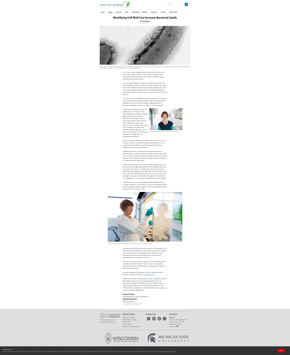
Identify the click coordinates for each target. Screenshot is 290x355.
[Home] (115, 2)
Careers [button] (163, 12)
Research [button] (119, 12)
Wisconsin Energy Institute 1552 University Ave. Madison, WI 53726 (177, 322)
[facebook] (148, 318)
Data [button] (127, 12)
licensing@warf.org (149, 275)
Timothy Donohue (128, 301)
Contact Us (172, 326)
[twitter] (154, 318)
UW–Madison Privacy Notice (166, 351)
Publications (136, 12)
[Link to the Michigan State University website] (168, 343)
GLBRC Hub (126, 322)
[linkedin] (164, 318)
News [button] (110, 12)
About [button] (103, 12)
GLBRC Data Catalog (129, 320)
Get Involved (173, 12)
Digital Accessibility (129, 317)
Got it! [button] (281, 350)
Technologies (127, 324)
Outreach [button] (154, 12)
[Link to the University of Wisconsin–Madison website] (121, 343)
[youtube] (159, 318)
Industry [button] (145, 12)
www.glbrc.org (162, 288)
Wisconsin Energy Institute (131, 326)
